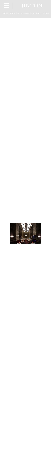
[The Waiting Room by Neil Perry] (25, 233)
